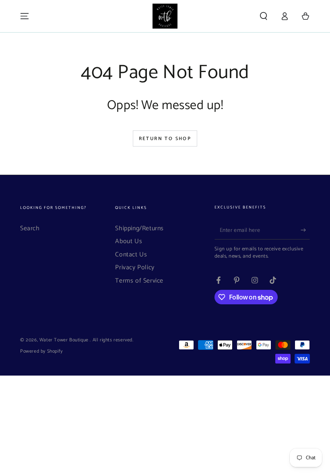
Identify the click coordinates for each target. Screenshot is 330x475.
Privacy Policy (134, 267)
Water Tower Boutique (64, 340)
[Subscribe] (305, 230)
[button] (263, 16)
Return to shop (165, 138)
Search (30, 228)
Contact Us (131, 254)
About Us (128, 241)
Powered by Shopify (41, 351)
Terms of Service (139, 280)
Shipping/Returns (139, 228)
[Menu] (24, 16)
